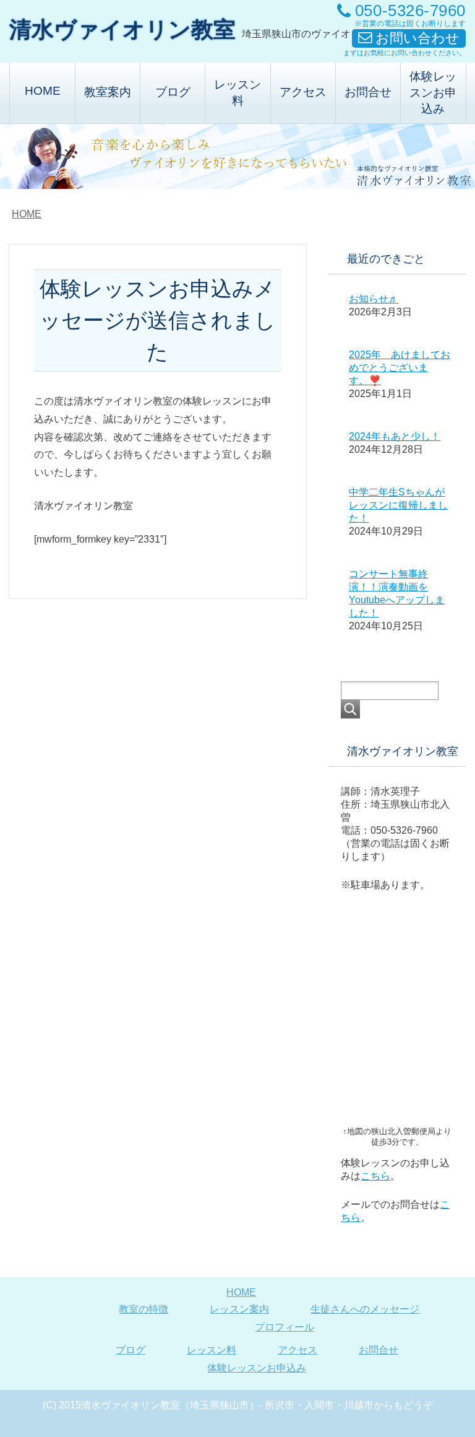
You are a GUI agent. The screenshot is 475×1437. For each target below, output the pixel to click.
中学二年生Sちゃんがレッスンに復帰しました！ (398, 505)
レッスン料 (237, 92)
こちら (375, 1176)
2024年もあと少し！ (394, 436)
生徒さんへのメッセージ (364, 1309)
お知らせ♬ (373, 299)
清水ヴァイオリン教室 (122, 29)
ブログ (172, 91)
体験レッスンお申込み (432, 92)
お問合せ (368, 91)
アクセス (303, 91)
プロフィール (284, 1327)
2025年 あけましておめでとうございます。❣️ (399, 367)
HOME (43, 90)
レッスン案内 (239, 1309)
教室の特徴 (143, 1309)
